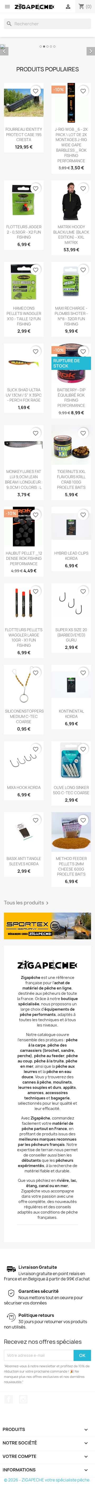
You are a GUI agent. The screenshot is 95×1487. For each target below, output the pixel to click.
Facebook (8, 1399)
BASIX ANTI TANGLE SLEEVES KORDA (24, 861)
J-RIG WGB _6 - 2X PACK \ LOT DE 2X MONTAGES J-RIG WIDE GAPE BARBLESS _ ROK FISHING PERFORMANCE (71, 145)
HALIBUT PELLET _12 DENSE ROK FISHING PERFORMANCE (24, 558)
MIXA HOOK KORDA (24, 787)
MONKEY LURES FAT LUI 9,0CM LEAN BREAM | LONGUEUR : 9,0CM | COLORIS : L (23, 479)
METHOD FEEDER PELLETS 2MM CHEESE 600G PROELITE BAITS (71, 866)
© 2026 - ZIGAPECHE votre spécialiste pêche (46, 1480)
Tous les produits (27, 903)
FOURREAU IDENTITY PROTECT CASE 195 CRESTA (24, 134)
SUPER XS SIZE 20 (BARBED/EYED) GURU (71, 635)
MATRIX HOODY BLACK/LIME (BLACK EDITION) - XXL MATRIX (71, 234)
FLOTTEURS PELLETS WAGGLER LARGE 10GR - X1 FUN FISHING (23, 637)
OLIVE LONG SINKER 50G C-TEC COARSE (71, 790)
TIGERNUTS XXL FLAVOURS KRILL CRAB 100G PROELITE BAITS (71, 479)
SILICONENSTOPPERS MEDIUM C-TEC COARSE (24, 716)
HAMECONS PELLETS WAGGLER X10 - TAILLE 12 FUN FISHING (24, 316)
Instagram (23, 1399)
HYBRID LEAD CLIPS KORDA (71, 556)
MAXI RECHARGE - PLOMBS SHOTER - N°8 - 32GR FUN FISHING (71, 316)
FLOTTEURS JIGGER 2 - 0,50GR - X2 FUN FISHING (23, 232)
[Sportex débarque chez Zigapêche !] (47, 926)
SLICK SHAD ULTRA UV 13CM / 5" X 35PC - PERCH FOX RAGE (24, 395)
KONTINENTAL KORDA (71, 714)
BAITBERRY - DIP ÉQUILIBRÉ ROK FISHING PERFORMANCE (71, 397)
